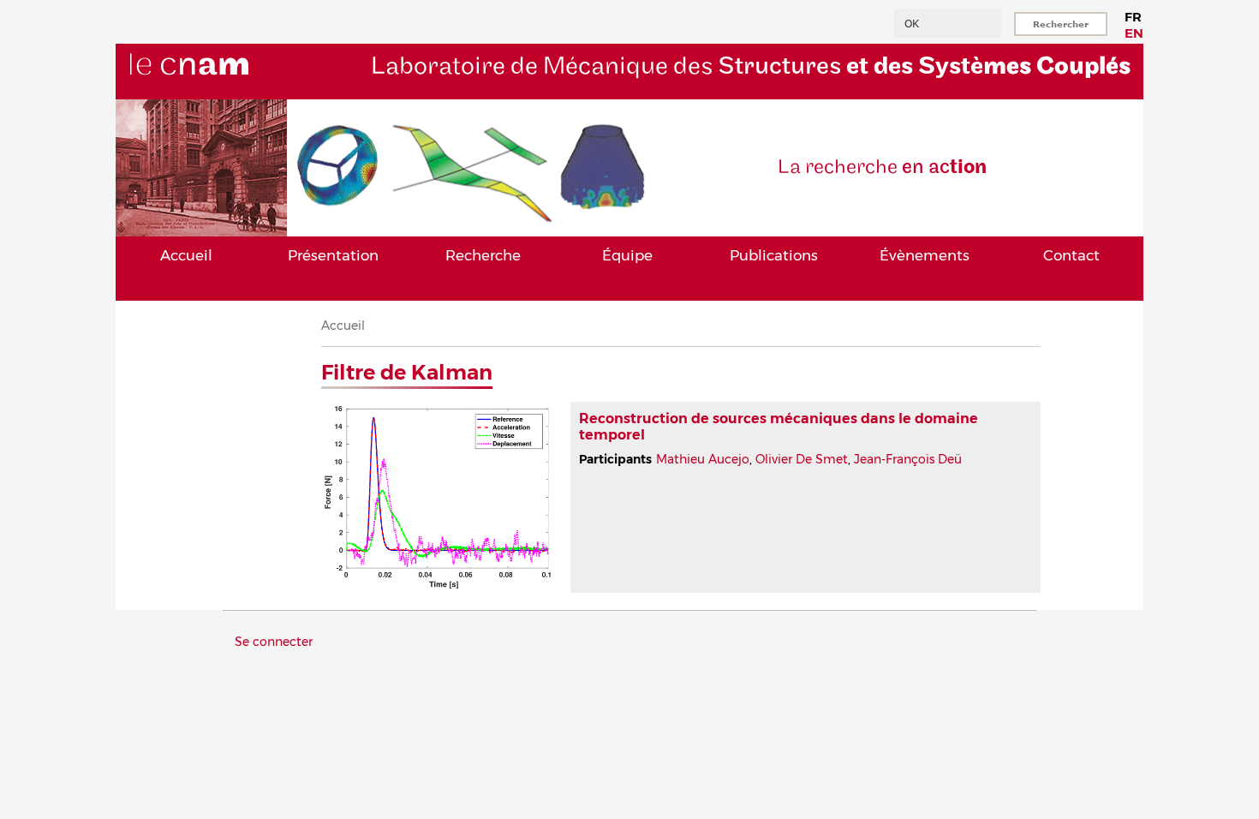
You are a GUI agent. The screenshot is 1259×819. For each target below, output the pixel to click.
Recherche (483, 255)
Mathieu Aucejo (702, 459)
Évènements (925, 255)
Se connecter (274, 641)
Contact (1071, 255)
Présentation (333, 255)
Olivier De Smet (801, 459)
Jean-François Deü (908, 459)
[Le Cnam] (217, 91)
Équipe (627, 255)
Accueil (186, 255)
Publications (774, 255)
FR (1133, 17)
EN (1134, 33)
